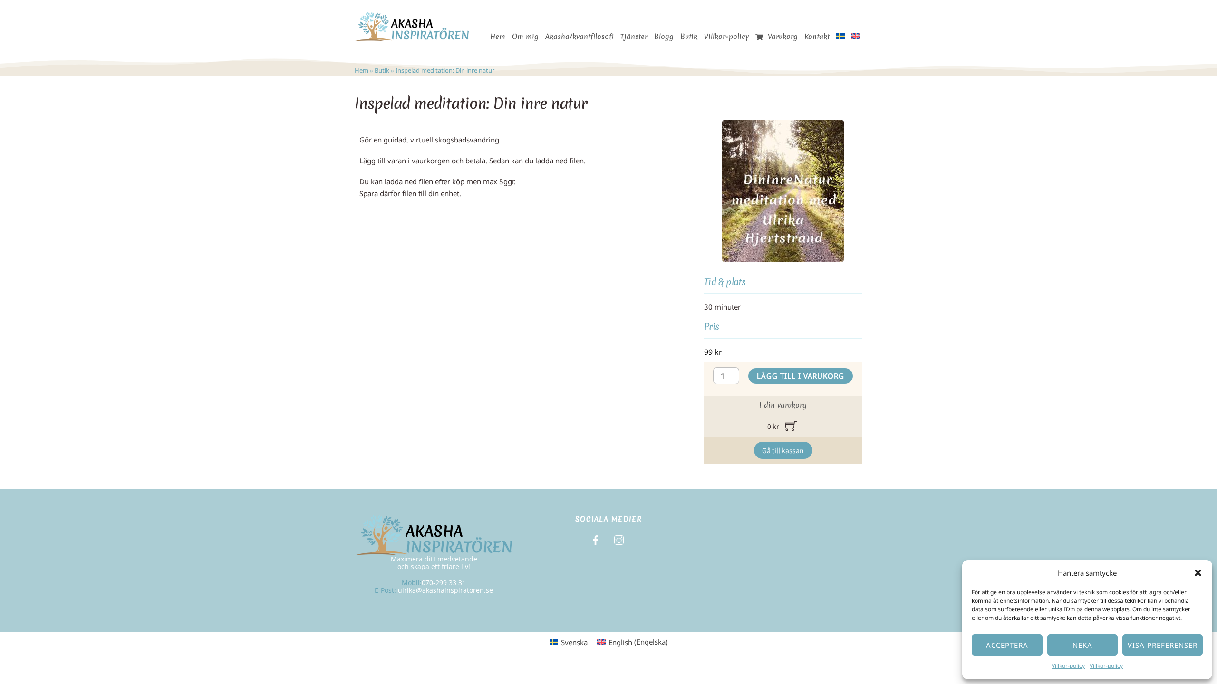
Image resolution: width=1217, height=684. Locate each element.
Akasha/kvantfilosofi (579, 36)
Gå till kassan (783, 450)
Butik (688, 36)
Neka (1082, 645)
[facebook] (595, 538)
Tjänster (633, 36)
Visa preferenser (1163, 645)
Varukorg (781, 36)
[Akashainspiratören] (412, 36)
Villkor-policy (1068, 666)
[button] (1198, 573)
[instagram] (618, 538)
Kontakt (817, 36)
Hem (497, 36)
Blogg (664, 36)
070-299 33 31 (444, 582)
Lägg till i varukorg (801, 375)
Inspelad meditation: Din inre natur (471, 103)
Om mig (525, 36)
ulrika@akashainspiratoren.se (445, 590)
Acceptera (1007, 645)
